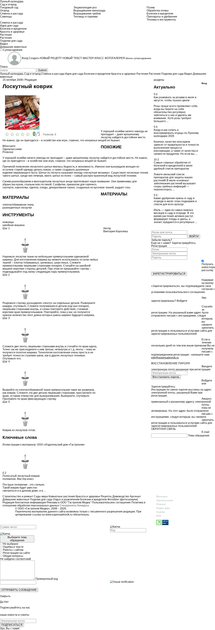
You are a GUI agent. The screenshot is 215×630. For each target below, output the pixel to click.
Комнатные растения (61, 496)
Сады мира (40, 496)
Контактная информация (30, 502)
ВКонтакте (161, 496)
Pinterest (161, 504)
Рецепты (106, 496)
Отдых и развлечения (66, 499)
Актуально (164, 87)
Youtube (160, 512)
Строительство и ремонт (18, 496)
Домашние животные (16, 499)
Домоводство (120, 496)
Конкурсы (83, 505)
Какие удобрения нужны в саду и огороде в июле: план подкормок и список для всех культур (175, 201)
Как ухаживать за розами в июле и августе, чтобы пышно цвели (175, 99)
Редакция (31, 79)
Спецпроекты (68, 505)
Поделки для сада (40, 499)
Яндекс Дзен (163, 508)
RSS (158, 515)
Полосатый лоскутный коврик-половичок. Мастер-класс (21, 477)
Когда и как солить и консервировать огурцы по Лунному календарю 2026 (176, 132)
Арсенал (135, 496)
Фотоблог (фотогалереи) (122, 499)
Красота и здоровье (87, 496)
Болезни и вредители (93, 499)
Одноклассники (164, 500)
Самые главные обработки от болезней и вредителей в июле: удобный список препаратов (173, 165)
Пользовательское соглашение (111, 502)
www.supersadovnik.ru (58, 514)
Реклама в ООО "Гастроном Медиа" (69, 502)
